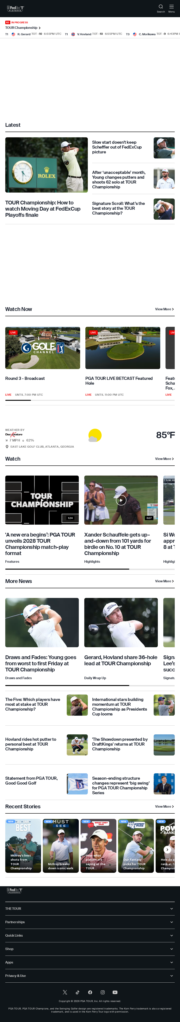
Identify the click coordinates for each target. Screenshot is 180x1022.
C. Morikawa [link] (147, 34)
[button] (90, 432)
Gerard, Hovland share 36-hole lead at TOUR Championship (120, 660)
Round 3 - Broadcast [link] (25, 378)
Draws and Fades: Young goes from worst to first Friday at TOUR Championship (40, 663)
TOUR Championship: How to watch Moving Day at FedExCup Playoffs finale (43, 208)
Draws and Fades (18, 678)
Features (12, 561)
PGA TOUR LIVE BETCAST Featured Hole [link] (119, 381)
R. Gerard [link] (24, 34)
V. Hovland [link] (84, 34)
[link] (15, 8)
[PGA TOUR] (14, 890)
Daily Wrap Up (95, 678)
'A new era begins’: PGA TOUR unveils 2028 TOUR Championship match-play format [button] (40, 544)
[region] (90, 364)
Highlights (92, 561)
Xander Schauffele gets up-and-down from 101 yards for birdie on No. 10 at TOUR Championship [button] (117, 544)
